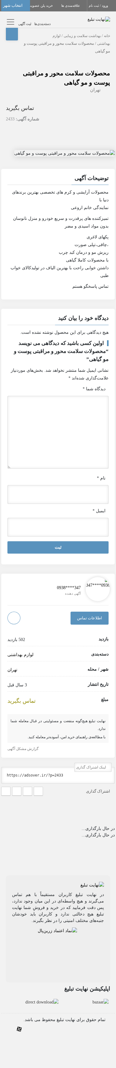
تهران (95, 89)
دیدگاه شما (94, 389)
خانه (107, 36)
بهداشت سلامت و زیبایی (82, 36)
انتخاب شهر (13, 5)
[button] (58, 179)
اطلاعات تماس (89, 618)
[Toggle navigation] (10, 21)
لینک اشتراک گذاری (91, 767)
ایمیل (98, 511)
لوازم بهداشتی (20, 654)
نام (101, 478)
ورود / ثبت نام (99, 5)
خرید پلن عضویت (41, 5)
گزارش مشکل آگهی (23, 749)
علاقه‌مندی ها (71, 5)
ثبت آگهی (24, 24)
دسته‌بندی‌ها (42, 24)
